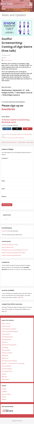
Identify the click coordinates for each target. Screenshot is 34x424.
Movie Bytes (5, 342)
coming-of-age (10, 137)
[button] (31, 3)
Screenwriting (25, 134)
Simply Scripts (5, 358)
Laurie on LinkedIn (6, 394)
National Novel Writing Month (9, 345)
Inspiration (19, 134)
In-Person (6, 120)
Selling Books (5, 355)
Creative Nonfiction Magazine (9, 329)
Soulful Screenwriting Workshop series (15, 121)
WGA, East (4, 374)
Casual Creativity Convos (8, 247)
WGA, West (4, 376)
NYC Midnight (5, 347)
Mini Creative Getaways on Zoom (10, 244)
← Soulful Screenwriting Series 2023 (8, 142)
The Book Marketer (6, 366)
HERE (6, 311)
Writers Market (5, 379)
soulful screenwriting (19, 137)
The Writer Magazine (7, 368)
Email (3, 188)
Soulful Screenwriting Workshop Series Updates (13, 252)
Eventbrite (8, 109)
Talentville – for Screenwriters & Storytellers (13, 363)
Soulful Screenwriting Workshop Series (11, 255)
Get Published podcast (7, 337)
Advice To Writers (6, 323)
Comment (5, 158)
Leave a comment (7, 60)
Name (3, 181)
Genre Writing (13, 134)
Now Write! (7, 4)
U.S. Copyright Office (7, 371)
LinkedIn (4, 397)
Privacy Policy (5, 231)
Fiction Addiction (6, 334)
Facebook (4, 389)
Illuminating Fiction (6, 339)
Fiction (7, 134)
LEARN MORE (20, 297)
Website (4, 196)
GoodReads (4, 391)
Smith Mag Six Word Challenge (9, 361)
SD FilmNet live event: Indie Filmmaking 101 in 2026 (15, 250)
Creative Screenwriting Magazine (10, 331)
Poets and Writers (6, 350)
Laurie (4, 57)
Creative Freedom (6, 326)
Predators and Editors (7, 353)
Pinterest (4, 399)
